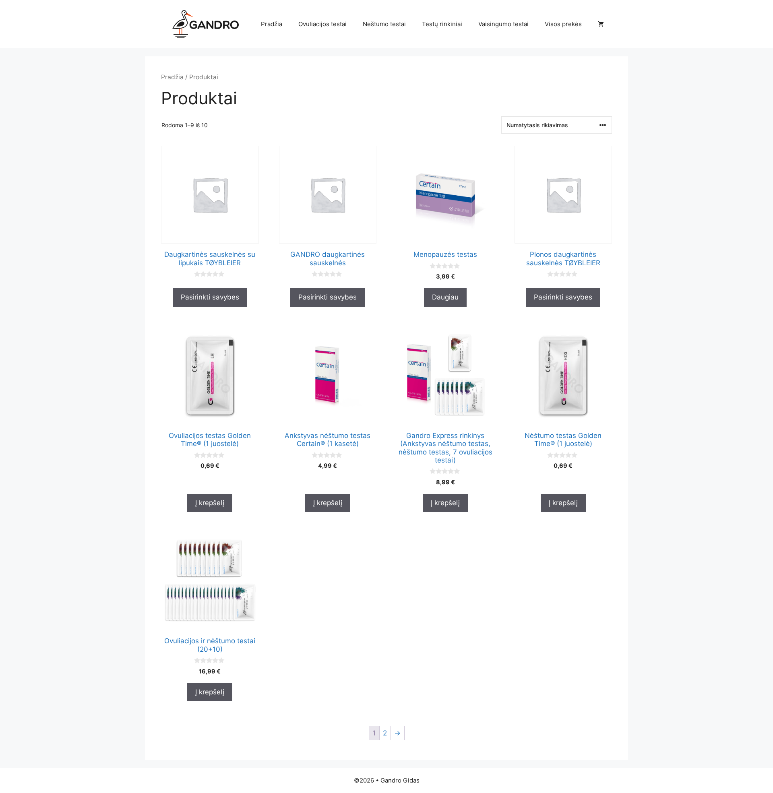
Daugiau (445, 297)
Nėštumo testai (384, 24)
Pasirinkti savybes (210, 297)
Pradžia (271, 24)
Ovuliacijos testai (322, 24)
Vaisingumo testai (503, 24)
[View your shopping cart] (601, 24)
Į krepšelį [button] (209, 503)
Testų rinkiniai (442, 24)
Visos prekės (563, 24)
